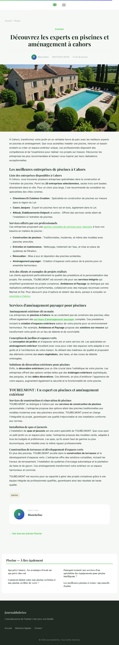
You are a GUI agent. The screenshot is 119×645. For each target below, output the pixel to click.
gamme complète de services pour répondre (68, 226)
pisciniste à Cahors (19, 296)
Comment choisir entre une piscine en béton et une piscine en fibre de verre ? (31, 581)
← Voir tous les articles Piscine (25, 533)
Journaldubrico (15, 612)
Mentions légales (23, 628)
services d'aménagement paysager (54, 319)
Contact (38, 628)
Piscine (17, 21)
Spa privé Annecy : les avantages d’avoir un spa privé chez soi (30, 572)
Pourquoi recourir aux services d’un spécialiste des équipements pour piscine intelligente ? (84, 573)
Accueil (8, 21)
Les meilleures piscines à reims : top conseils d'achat (86, 584)
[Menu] (64, 5)
